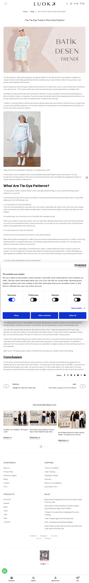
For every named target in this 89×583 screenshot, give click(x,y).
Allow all (72, 315)
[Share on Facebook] (64, 375)
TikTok (38, 538)
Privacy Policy (8, 472)
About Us (6, 468)
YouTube (54, 536)
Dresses (6, 503)
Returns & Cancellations (53, 483)
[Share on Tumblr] (74, 375)
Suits (5, 518)
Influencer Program (10, 475)
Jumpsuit (6, 522)
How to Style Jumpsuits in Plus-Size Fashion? (62, 388)
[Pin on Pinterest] (71, 375)
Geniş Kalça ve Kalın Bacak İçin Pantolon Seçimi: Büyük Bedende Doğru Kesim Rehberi (42, 432)
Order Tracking (49, 472)
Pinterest (48, 538)
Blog (32, 11)
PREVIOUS (16, 384)
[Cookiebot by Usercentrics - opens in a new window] (76, 266)
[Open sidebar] (86, 177)
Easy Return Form (50, 487)
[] (77, 4)
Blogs (5, 479)
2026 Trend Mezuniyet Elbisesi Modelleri (58, 522)
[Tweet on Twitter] (68, 375)
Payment (47, 479)
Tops (5, 514)
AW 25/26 (7, 499)
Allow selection (44, 315)
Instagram (43, 536)
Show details (76, 308)
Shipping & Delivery (51, 475)
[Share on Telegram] (78, 375)
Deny (16, 315)
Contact (6, 483)
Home (25, 11)
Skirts (5, 507)
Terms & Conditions (51, 468)
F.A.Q (5, 487)
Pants (5, 511)
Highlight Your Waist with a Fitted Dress (24, 388)
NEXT (74, 384)
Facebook (33, 536)
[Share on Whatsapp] (81, 375)
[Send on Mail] (85, 375)
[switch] (33, 299)
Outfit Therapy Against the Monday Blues (58, 518)
